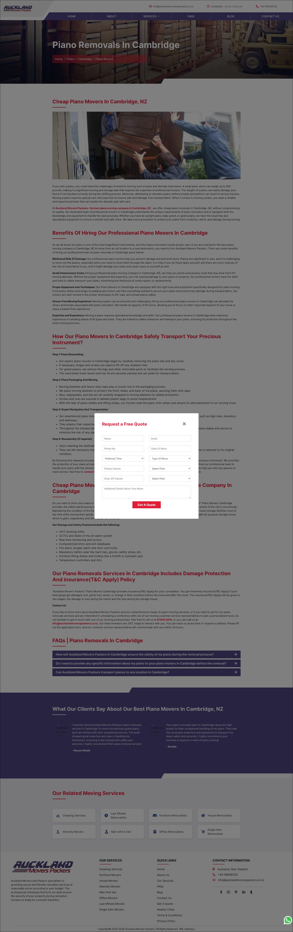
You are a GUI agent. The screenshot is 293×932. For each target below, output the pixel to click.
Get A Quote (147, 505)
